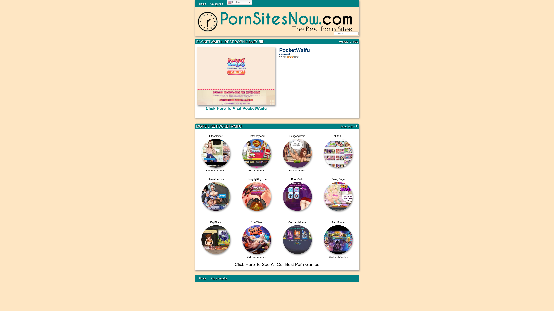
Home (202, 3)
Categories (217, 3)
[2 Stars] (290, 57)
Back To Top (348, 126)
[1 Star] (288, 57)
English (236, 2)
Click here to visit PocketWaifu (236, 108)
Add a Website (218, 278)
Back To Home (350, 41)
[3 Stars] (293, 57)
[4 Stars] (295, 57)
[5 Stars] (297, 57)
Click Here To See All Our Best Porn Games (277, 264)
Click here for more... (215, 170)
